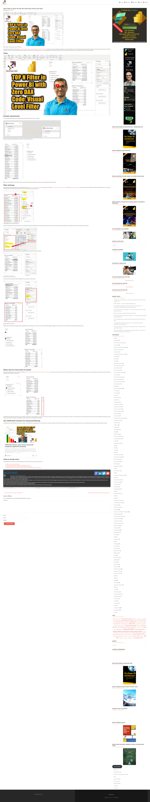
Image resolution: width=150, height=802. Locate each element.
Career (115, 395)
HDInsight (116, 463)
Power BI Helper (117, 514)
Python (115, 534)
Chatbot (115, 399)
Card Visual (116, 393)
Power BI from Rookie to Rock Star (57, 487)
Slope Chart (116, 564)
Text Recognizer (117, 596)
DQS (115, 445)
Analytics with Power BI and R (120, 347)
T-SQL (115, 589)
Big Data (115, 386)
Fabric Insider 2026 (118, 456)
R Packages (116, 543)
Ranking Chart (117, 550)
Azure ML (116, 374)
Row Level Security (119, 636)
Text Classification (117, 594)
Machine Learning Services (119, 475)
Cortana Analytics (117, 409)
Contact (146, 2)
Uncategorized (117, 607)
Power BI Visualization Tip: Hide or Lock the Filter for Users (18, 465)
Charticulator (116, 397)
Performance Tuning (118, 500)
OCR (115, 495)
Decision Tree (116, 434)
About (140, 2)
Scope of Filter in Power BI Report (13, 464)
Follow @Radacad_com (129, 280)
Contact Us (116, 793)
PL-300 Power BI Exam (118, 502)
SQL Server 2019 (117, 573)
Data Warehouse (117, 420)
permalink (77, 487)
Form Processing (117, 461)
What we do (127, 2)
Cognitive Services (117, 406)
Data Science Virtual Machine (120, 418)
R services (116, 548)
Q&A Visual (116, 539)
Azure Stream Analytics (118, 381)
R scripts (115, 546)
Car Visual (116, 390)
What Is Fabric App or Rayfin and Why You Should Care (125, 313)
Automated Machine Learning (120, 354)
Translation (116, 603)
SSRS (115, 587)
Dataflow (116, 425)
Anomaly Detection (118, 349)
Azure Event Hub (117, 370)
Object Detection (117, 493)
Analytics (116, 345)
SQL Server (116, 566)
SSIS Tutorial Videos (118, 584)
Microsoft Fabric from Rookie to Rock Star (127, 627)
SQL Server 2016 (117, 568)
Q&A (115, 536)
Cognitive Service (117, 404)
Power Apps (119, 629)
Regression (116, 552)
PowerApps (116, 527)
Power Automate (117, 507)
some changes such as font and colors (59, 187)
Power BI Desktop (47, 487)
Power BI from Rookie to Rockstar (23, 487)
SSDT (115, 578)
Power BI (15, 487)
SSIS (115, 580)
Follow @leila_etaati (129, 293)
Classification (116, 402)
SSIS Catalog (116, 582)
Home (121, 2)
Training (115, 600)
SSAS (115, 575)
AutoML (115, 356)
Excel (115, 452)
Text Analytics (116, 591)
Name (4, 515)
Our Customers (117, 786)
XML (115, 612)
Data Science (116, 415)
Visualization (32, 487)
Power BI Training (117, 777)
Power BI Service (117, 520)
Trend (115, 605)
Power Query (116, 525)
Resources (135, 2)
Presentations (117, 530)
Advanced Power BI (126, 618)
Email (4, 517)
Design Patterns (117, 443)
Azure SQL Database (118, 379)
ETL (114, 447)
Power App (116, 504)
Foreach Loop (119, 625)
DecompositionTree (118, 438)
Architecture (116, 351)
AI (114, 338)
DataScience (116, 429)
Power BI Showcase (118, 523)
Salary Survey (116, 557)
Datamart (116, 427)
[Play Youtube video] (57, 85)
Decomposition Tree (118, 436)
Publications (116, 532)
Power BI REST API (118, 518)
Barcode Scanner (117, 383)
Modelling (116, 486)
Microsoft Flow (117, 482)
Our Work (116, 791)
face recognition (117, 459)
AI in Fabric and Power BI (119, 342)
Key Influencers (117, 470)
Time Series (116, 598)
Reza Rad (10, 472)
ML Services (116, 484)
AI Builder (116, 340)
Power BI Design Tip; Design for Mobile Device (13, 492)
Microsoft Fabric (117, 479)
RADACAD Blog (117, 788)
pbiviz (115, 498)
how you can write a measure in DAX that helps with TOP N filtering (32, 49)
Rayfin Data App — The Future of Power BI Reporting (124, 303)
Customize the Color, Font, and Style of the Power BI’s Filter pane (19, 466)
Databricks (116, 422)
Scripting (115, 559)
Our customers (117, 771)
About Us (116, 775)
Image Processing (117, 466)
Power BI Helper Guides (119, 516)
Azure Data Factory (118, 365)
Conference (119, 622)
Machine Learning (131, 625)
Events (115, 450)
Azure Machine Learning (119, 372)
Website (5, 520)
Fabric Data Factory (118, 454)
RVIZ (115, 555)
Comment (5, 500)
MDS (115, 477)
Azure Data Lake (117, 367)
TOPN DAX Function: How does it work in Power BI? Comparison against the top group (23, 467)
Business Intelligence (118, 388)
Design (115, 441)
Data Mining (116, 413)
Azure (115, 361)
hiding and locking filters (75, 187)
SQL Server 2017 (117, 571)
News (115, 491)
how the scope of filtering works (35, 187)
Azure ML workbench (118, 377)
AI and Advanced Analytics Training (121, 779)
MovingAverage (117, 488)
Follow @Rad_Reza (129, 286)
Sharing (115, 562)
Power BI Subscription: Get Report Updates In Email (99, 492)
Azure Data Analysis (118, 363)
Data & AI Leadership (118, 411)
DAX (115, 431)
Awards (115, 358)
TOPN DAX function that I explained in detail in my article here (37, 372)
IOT (114, 468)
